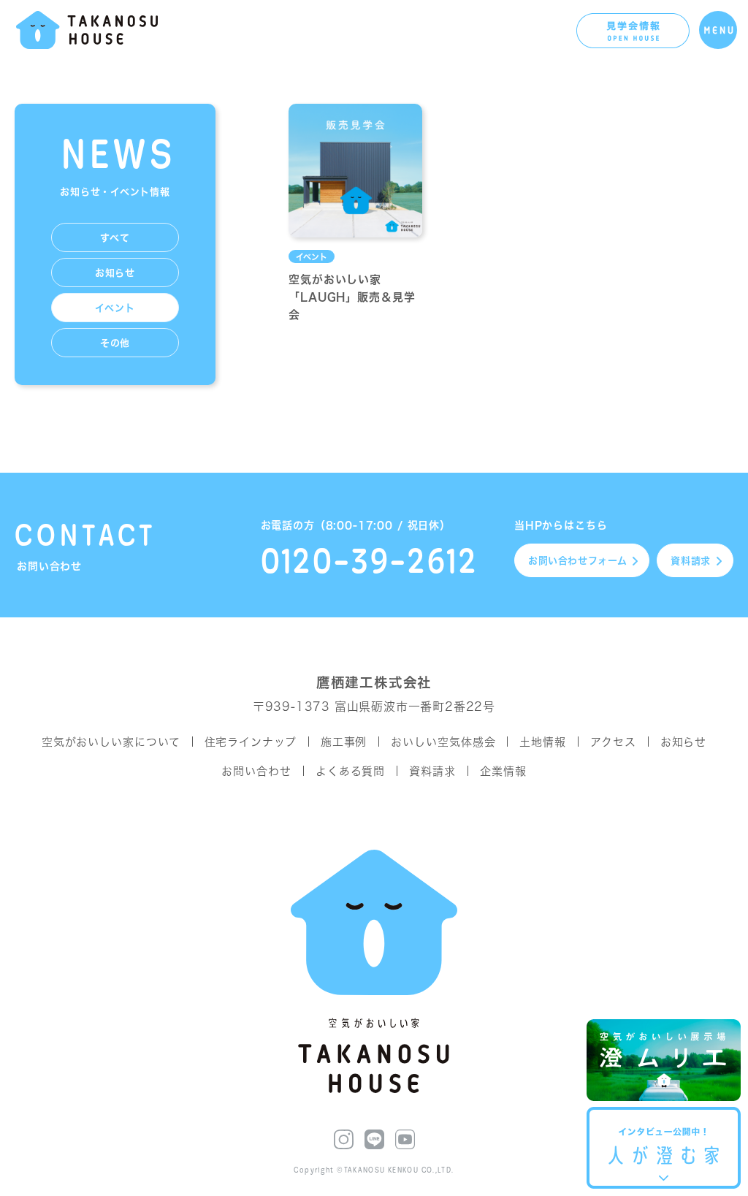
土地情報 (542, 741)
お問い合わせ (577, 560)
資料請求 (691, 560)
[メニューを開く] (718, 30)
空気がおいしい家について (111, 741)
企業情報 (503, 771)
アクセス (613, 741)
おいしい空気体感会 (443, 741)
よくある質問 (350, 771)
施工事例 (344, 741)
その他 (115, 343)
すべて (114, 238)
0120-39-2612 (369, 560)
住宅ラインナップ (251, 741)
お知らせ (115, 273)
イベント (114, 308)
